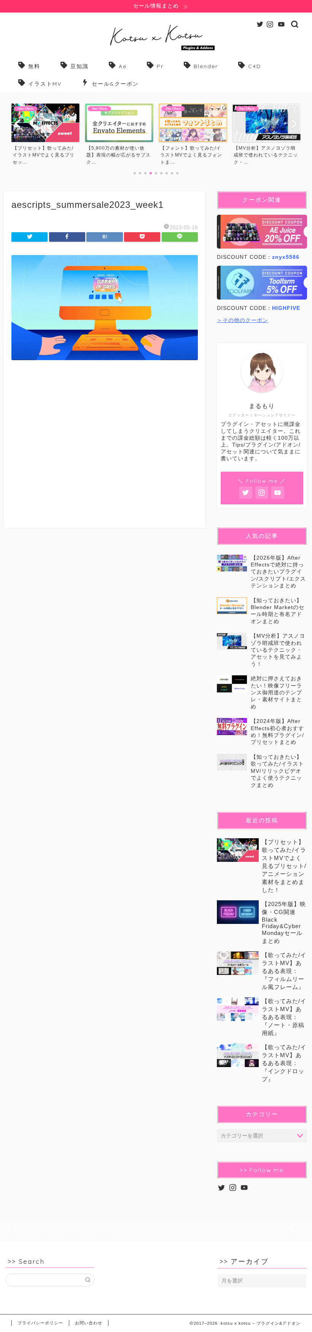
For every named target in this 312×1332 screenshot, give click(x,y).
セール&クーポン (115, 83)
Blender (206, 66)
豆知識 (79, 66)
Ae (123, 66)
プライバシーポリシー (40, 1323)
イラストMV (45, 83)
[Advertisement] (104, 452)
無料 (34, 66)
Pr (160, 66)
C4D (254, 66)
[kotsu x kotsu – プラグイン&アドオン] (156, 50)
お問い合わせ (88, 1323)
